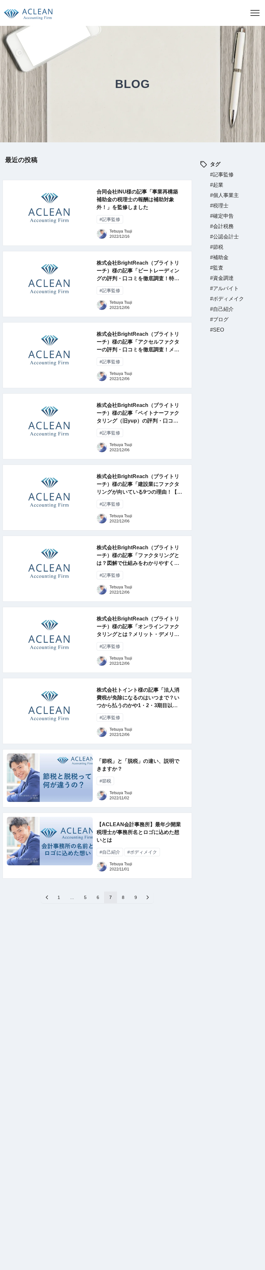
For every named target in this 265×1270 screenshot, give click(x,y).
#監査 (216, 267)
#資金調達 (222, 278)
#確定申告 (222, 216)
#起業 (216, 185)
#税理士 (219, 205)
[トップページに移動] (26, 13)
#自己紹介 (222, 309)
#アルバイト (224, 288)
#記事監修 (222, 174)
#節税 (216, 247)
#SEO (217, 330)
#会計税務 (222, 226)
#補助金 (219, 257)
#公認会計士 (224, 236)
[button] (255, 13)
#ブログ (219, 319)
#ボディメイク (227, 298)
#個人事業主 (224, 195)
